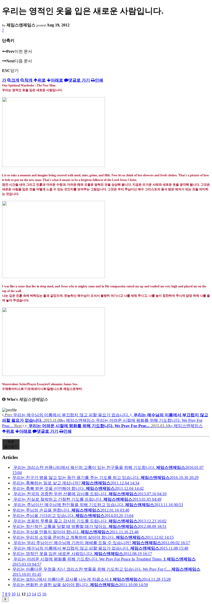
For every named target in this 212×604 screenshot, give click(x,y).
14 (34, 594)
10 (13, 594)
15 (39, 594)
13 (29, 594)
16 (44, 594)
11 (18, 594)
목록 (11, 444)
